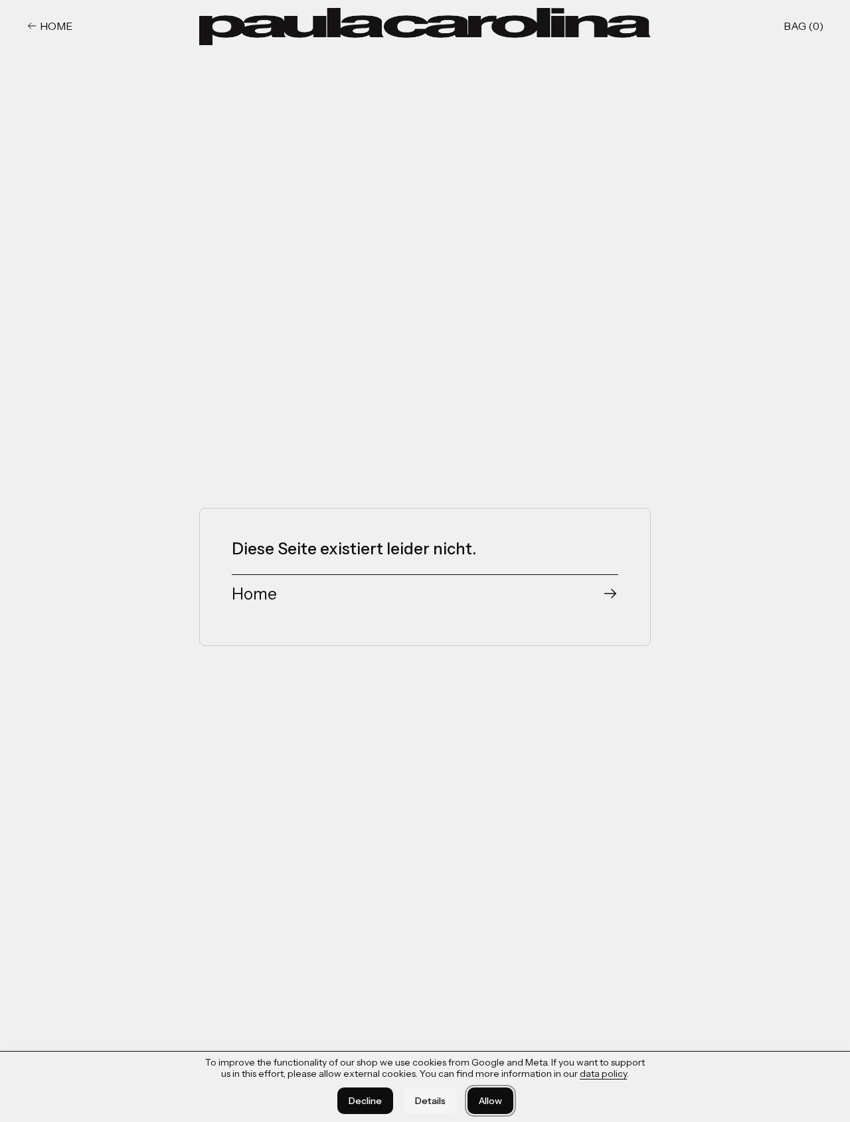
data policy (603, 1074)
